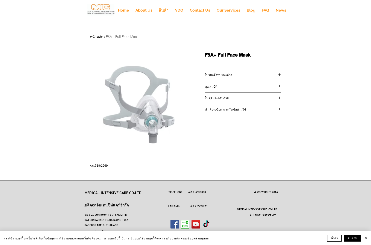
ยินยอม (352, 238)
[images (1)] (185, 224)
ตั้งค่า (334, 238)
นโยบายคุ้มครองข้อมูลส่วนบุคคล (187, 238)
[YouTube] (196, 224)
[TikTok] (206, 224)
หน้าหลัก (96, 36)
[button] (164, 10)
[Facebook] (174, 224)
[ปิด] (365, 238)
